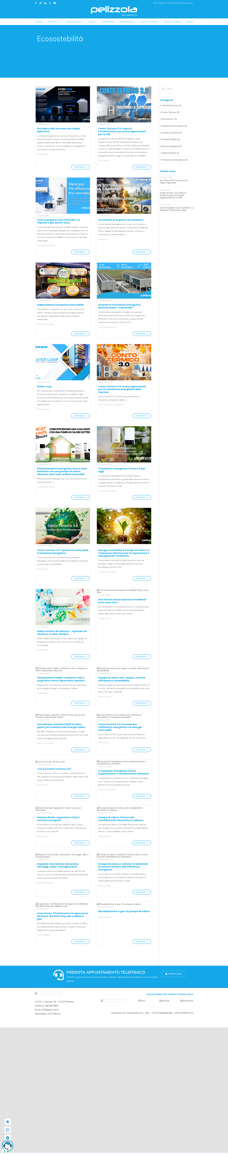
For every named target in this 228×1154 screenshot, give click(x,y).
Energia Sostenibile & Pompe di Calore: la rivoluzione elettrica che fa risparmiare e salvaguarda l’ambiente (124, 553)
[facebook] (36, 3)
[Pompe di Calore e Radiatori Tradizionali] (124, 854)
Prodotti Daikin (42, 154)
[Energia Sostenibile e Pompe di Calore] (124, 509)
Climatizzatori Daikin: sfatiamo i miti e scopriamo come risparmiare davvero (61, 679)
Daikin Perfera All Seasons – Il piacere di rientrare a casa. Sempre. (62, 633)
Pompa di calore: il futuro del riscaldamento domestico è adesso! (121, 819)
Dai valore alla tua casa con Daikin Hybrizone (58, 130)
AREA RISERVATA (159, 3)
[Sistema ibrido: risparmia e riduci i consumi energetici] (63, 807)
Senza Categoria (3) (172, 146)
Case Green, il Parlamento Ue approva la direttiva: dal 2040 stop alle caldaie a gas (62, 916)
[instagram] (41, 3)
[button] (7, 1146)
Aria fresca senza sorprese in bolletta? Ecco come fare (122, 601)
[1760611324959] (124, 427)
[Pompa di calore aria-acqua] (124, 668)
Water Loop (44, 386)
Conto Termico (103, 160)
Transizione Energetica (46, 245)
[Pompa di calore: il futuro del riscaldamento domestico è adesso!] (124, 807)
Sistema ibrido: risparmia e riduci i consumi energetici (58, 819)
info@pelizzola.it (187, 3)
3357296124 (53, 1013)
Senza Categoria (116, 405)
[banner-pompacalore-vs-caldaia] (119, 904)
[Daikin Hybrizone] (63, 87)
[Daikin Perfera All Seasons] (63, 590)
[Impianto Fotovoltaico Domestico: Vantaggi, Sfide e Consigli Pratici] (63, 854)
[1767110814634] (63, 345)
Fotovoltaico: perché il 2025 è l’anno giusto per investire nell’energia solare (61, 726)
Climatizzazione (43, 409)
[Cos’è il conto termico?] (50, 761)
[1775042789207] (63, 178)
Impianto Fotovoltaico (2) (174, 125)
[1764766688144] (124, 345)
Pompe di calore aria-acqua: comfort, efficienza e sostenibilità (122, 679)
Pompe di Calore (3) (172, 132)
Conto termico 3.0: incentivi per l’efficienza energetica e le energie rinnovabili (120, 727)
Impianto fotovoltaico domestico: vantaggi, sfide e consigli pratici (58, 865)
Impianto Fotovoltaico (45, 743)
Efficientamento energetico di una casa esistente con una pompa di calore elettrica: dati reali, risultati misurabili (62, 471)
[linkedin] (45, 3)
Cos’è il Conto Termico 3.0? (54, 769)
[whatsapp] (50, 3)
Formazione (102, 239)
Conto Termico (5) (170, 112)
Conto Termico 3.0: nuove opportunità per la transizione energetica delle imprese (122, 389)
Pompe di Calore (104, 697)
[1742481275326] (63, 714)
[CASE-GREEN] (63, 903)
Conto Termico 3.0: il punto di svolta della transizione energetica (62, 552)
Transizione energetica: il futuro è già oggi (121, 470)
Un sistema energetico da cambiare (120, 219)
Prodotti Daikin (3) (171, 139)
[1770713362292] (124, 178)
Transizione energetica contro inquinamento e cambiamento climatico (123, 772)
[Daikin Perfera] (63, 668)
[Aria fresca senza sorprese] (124, 590)
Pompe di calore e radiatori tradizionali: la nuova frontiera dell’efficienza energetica (123, 866)
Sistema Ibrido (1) (170, 152)
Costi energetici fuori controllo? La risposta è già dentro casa (58, 221)
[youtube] (55, 3)
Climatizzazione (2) (171, 105)
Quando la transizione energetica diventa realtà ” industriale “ (119, 306)
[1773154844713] (63, 263)
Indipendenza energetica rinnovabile (60, 304)
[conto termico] (124, 87)
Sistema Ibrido (42, 836)
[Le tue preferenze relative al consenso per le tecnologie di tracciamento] (4, 1151)
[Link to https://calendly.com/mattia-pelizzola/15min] (58, 975)
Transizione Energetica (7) (175, 159)
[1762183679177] (63, 427)
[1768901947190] (124, 263)
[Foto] (63, 509)
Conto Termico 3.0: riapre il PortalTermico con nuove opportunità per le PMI (122, 131)
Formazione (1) (169, 119)
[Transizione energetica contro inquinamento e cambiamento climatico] (124, 761)
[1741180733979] (124, 714)
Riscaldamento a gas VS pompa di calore (124, 911)
